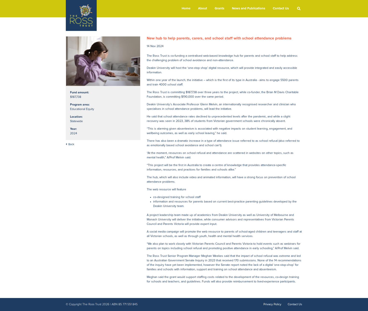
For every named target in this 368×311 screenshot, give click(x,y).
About (202, 8)
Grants (219, 8)
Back (71, 144)
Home (186, 8)
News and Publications (248, 8)
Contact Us (281, 8)
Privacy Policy (272, 304)
